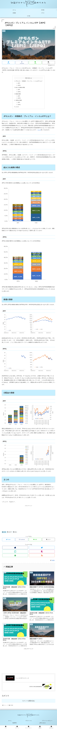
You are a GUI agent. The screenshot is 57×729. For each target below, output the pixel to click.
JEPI (19, 83)
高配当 (15, 532)
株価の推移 (18, 93)
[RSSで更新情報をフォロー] (42, 555)
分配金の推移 (19, 100)
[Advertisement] (28, 517)
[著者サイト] (15, 547)
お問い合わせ (42, 722)
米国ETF (10, 532)
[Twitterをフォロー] (42, 547)
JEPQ (19, 85)
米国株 (4, 532)
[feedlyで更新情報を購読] (15, 555)
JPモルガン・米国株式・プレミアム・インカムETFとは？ (29, 81)
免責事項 (14, 722)
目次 (26, 78)
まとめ (17, 106)
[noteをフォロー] (15, 551)
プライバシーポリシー (47, 720)
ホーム (9, 720)
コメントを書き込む (28, 701)
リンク (39, 129)
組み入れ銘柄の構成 (20, 87)
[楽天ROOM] (42, 551)
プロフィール (28, 720)
